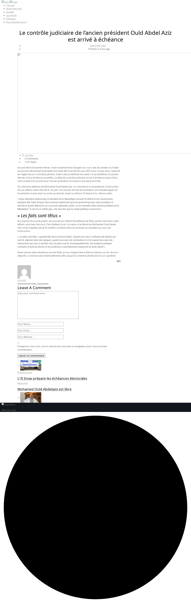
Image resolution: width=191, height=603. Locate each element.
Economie (11, 15)
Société (10, 12)
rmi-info (29, 155)
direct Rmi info (14, 8)
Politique (11, 18)
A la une (10, 5)
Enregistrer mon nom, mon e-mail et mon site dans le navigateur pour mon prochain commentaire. (62, 348)
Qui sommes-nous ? (16, 22)
